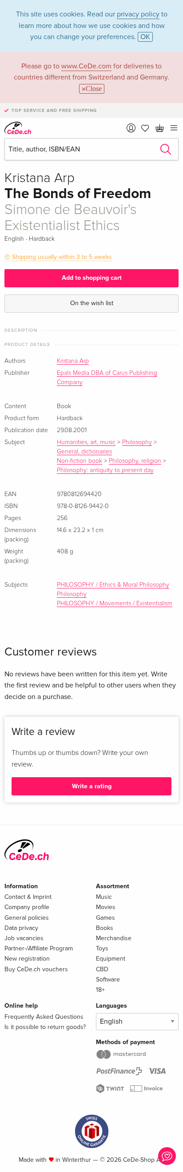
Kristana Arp (73, 361)
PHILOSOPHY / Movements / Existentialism (114, 603)
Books (104, 928)
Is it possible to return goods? (45, 1027)
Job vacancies (24, 938)
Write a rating (91, 786)
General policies (26, 918)
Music (104, 897)
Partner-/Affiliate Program (38, 948)
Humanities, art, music (86, 442)
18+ (100, 989)
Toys (102, 948)
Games (105, 918)
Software (108, 979)
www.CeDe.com (86, 66)
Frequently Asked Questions (44, 1017)
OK (145, 36)
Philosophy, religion (135, 461)
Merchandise (113, 938)
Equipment (110, 958)
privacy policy (138, 14)
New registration (27, 958)
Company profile (26, 907)
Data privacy (21, 928)
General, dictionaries (84, 452)
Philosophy (137, 442)
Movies (105, 907)
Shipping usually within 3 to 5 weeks (62, 257)
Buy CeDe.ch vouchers (36, 969)
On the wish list (91, 303)
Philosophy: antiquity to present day (105, 470)
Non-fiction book (79, 461)
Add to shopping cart (92, 278)
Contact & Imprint (28, 897)
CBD (102, 969)
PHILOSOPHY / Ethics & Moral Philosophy (113, 585)
